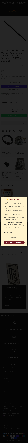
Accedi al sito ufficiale (14, 242)
